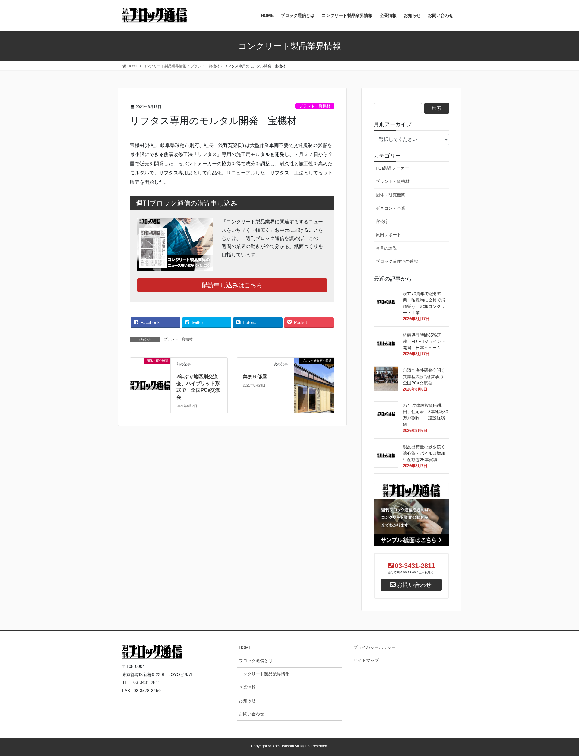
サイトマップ (366, 660)
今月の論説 (386, 248)
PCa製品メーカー (392, 168)
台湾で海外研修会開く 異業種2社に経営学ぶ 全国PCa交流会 (426, 376)
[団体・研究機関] (150, 368)
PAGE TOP (559, 635)
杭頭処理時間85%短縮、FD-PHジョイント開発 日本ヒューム (426, 341)
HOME (245, 647)
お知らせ (247, 700)
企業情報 (247, 687)
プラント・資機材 (315, 106)
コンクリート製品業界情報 (264, 673)
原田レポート (388, 234)
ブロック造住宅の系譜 (397, 261)
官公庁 (382, 221)
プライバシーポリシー (374, 647)
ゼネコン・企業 (390, 208)
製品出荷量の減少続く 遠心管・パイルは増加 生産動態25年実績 (426, 453)
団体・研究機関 (390, 195)
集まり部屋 (255, 376)
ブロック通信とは (256, 660)
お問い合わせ (251, 713)
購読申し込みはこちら (232, 285)
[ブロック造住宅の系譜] (314, 377)
